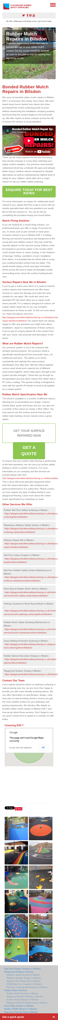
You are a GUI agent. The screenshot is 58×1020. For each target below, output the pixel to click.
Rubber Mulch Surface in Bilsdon (22, 993)
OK (43, 747)
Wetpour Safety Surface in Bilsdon (23, 975)
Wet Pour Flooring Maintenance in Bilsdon (27, 987)
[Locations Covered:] (3, 5)
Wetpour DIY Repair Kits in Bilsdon (23, 981)
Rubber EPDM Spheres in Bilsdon (20, 1009)
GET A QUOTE (29, 450)
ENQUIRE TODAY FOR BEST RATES (29, 191)
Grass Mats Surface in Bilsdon (19, 1006)
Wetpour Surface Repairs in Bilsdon (23, 978)
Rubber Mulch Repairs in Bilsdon (22, 999)
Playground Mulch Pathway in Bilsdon (24, 996)
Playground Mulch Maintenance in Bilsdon (26, 1002)
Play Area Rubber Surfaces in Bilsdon (22, 968)
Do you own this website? (20, 748)
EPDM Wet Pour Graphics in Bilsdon (24, 984)
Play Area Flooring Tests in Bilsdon (21, 1012)
